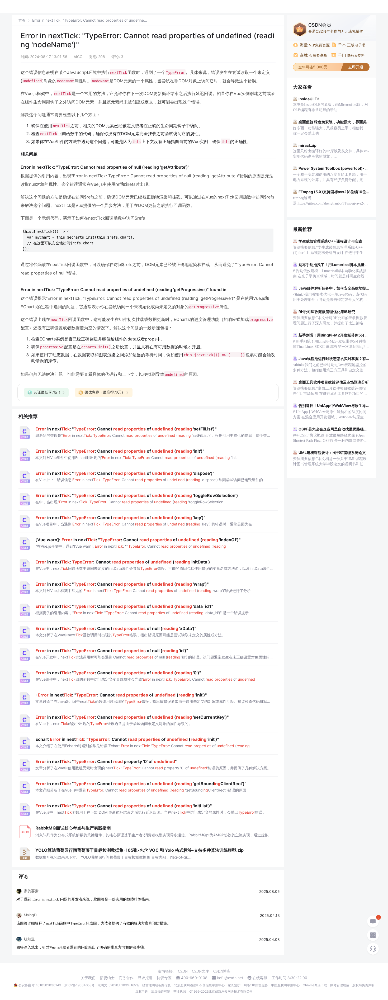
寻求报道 (145, 978)
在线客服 (260, 978)
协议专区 (164, 978)
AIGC (78, 56)
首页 (21, 20)
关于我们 (88, 978)
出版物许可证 (160, 991)
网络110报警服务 (256, 985)
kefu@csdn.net (230, 978)
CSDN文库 (200, 971)
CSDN (183, 971)
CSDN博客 (221, 971)
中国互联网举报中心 (285, 985)
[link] (21, 20)
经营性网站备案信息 (156, 985)
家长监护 (234, 985)
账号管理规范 (339, 985)
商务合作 (126, 978)
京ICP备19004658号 (79, 985)
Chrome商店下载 (315, 985)
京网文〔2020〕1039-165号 (118, 985)
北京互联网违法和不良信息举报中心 (199, 985)
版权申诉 (141, 991)
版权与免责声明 (363, 985)
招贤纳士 (107, 978)
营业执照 (179, 991)
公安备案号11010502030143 (39, 985)
